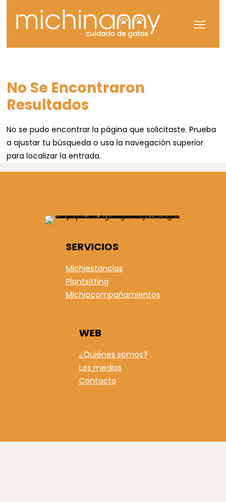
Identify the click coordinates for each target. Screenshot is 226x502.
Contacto (97, 380)
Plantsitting (87, 281)
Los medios (100, 367)
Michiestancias (94, 268)
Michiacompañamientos (113, 294)
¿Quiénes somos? (113, 354)
